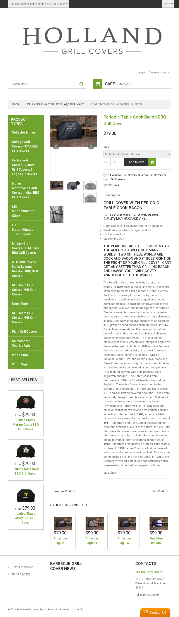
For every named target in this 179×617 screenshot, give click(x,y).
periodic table (112, 333)
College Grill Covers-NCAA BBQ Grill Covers (25, 146)
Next (91, 146)
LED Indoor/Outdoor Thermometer (23, 229)
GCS (116, 184)
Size (106, 146)
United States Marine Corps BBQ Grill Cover (26, 424)
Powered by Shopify (71, 609)
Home (16, 104)
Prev (56, 146)
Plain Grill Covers (24, 331)
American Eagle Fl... (93, 541)
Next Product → (161, 491)
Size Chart (109, 472)
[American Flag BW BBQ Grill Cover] (127, 523)
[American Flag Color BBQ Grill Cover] (63, 523)
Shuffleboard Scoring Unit (21, 343)
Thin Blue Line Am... (157, 541)
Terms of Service (22, 567)
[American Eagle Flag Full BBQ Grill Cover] (95, 523)
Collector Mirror (23, 132)
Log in (142, 72)
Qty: (105, 162)
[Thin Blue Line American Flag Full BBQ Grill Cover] (159, 523)
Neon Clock (20, 303)
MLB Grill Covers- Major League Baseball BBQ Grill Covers (25, 269)
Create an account (160, 72)
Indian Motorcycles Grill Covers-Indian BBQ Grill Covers (25, 190)
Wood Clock (20, 355)
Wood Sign (20, 364)
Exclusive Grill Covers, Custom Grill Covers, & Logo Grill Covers (24, 167)
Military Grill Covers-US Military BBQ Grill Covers (25, 248)
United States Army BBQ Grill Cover (25, 518)
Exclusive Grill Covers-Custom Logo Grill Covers (54, 104)
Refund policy (21, 574)
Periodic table (117, 282)
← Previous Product (62, 491)
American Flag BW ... (125, 541)
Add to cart (136, 162)
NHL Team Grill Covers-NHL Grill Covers (24, 289)
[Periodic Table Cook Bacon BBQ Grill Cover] (73, 131)
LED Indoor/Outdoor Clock (23, 211)
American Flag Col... (61, 541)
